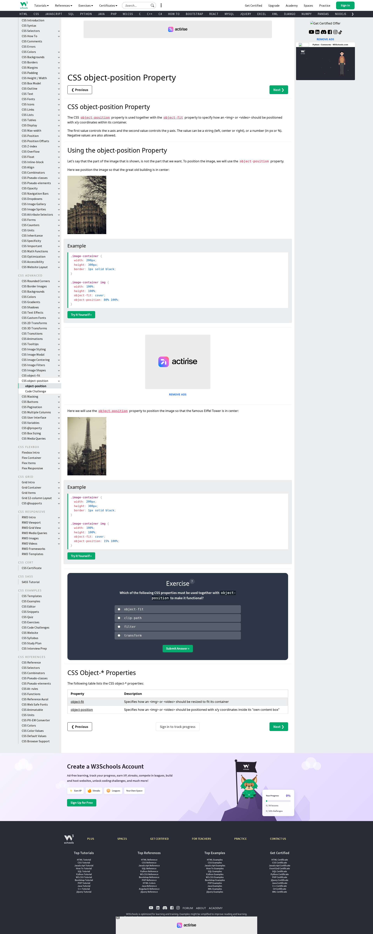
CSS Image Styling (34, 349)
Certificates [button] (107, 5)
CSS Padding (30, 73)
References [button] (63, 5)
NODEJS (340, 14)
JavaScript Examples (215, 865)
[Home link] (24, 5)
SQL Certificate (279, 871)
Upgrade (274, 5)
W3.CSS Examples (215, 877)
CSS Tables (29, 120)
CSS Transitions (32, 333)
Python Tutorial (84, 874)
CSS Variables (30, 423)
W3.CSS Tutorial (84, 877)
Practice (324, 5)
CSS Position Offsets (35, 141)
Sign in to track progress (177, 726)
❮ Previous (79, 89)
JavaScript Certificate (279, 865)
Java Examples (214, 885)
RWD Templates (32, 554)
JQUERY (245, 14)
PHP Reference (149, 880)
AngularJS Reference (149, 888)
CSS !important (32, 246)
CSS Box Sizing (31, 433)
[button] (152, 5)
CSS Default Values (34, 736)
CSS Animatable (32, 710)
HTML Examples (215, 859)
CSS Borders (30, 62)
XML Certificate (279, 891)
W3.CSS (128, 14)
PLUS (90, 838)
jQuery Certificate (279, 880)
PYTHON (86, 14)
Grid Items (29, 493)
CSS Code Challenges (35, 627)
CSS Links (28, 109)
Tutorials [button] (40, 5)
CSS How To (29, 36)
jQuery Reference (149, 891)
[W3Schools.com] (69, 841)
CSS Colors (29, 52)
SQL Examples (215, 871)
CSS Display (29, 125)
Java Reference (149, 885)
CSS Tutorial (84, 862)
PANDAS (323, 14)
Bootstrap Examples (215, 880)
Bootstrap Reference (149, 877)
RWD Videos (29, 543)
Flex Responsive (32, 468)
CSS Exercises (30, 622)
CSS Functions (31, 694)
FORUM (188, 908)
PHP (114, 14)
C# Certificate (279, 888)
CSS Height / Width (34, 78)
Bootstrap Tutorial (84, 880)
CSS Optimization (33, 256)
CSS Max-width (31, 130)
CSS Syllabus (30, 638)
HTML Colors (149, 883)
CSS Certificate (32, 568)
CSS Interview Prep (34, 648)
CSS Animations (32, 339)
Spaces (308, 5)
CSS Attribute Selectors (37, 214)
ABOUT (201, 908)
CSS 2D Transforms (34, 323)
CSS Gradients (31, 302)
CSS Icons (28, 104)
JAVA (101, 14)
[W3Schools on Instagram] (335, 32)
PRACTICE (240, 838)
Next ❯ (278, 89)
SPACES (122, 838)
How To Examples (215, 868)
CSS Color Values (33, 731)
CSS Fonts (28, 99)
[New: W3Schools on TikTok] (340, 32)
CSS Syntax (29, 25)
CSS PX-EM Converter (36, 720)
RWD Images (30, 538)
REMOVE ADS (177, 394)
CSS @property (32, 428)
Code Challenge (35, 391)
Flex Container (31, 458)
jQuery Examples (215, 891)
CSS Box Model (31, 83)
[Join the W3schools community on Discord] (324, 32)
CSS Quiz (27, 617)
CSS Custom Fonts (34, 318)
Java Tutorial (84, 885)
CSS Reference (31, 662)
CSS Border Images (34, 286)
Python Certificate (280, 874)
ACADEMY (215, 908)
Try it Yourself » (81, 314)
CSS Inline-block (33, 162)
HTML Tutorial (84, 859)
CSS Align (28, 167)
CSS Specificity (31, 241)
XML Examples (215, 888)
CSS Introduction (33, 20)
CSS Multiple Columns (36, 412)
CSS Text (27, 94)
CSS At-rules (30, 689)
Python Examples (214, 874)
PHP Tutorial (84, 883)
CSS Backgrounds (33, 57)
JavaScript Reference (149, 865)
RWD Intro (29, 517)
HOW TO (174, 14)
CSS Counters (30, 225)
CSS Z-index (29, 146)
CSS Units (28, 230)
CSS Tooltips (30, 344)
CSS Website (30, 633)
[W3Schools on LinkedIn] (317, 32)
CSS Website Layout (35, 267)
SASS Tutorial (31, 582)
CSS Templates (32, 596)
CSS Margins (30, 67)
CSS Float (28, 157)
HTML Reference (149, 859)
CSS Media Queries (34, 438)
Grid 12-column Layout (37, 498)
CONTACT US (278, 838)
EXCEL (261, 14)
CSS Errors (29, 46)
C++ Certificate (279, 885)
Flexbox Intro (31, 452)
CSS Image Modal (33, 354)
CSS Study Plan (31, 643)
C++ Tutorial (84, 888)
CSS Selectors (31, 31)
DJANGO (289, 14)
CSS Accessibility (33, 262)
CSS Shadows (30, 307)
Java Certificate (279, 883)
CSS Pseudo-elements (36, 183)
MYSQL (229, 14)
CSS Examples (31, 601)
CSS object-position (35, 381)
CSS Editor (29, 606)
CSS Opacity (29, 188)
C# (160, 14)
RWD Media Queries (34, 533)
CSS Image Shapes (34, 370)
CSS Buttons (30, 402)
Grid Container (31, 487)
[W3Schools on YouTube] (311, 32)
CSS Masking (30, 396)
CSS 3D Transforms (34, 328)
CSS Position (30, 136)
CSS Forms (29, 220)
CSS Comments (32, 41)
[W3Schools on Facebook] (329, 32)
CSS (36, 14)
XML (275, 14)
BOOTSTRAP (194, 14)
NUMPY (307, 14)
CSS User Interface (34, 417)
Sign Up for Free (82, 802)
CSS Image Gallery (34, 204)
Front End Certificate (279, 868)
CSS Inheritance (32, 235)
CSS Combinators (33, 172)
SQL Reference (149, 868)
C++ (150, 14)
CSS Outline (29, 88)
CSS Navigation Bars (35, 193)
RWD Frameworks (33, 549)
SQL (71, 14)
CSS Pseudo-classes (35, 178)
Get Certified (253, 5)
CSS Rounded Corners (36, 281)
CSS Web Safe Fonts (35, 704)
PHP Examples (215, 883)
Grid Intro (28, 482)
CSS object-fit (31, 375)
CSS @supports (32, 503)
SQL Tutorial (84, 871)
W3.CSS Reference (149, 874)
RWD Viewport (31, 522)
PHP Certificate (279, 877)
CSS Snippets (30, 612)
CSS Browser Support (36, 741)
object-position (35, 386)
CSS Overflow (30, 151)
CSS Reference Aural (35, 699)
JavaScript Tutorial (83, 865)
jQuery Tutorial (84, 891)
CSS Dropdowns (32, 199)
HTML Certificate (279, 859)
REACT (214, 14)
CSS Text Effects (32, 312)
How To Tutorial (84, 868)
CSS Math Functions (35, 251)
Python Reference (149, 871)
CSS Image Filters (33, 365)
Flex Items (29, 463)
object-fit (173, 117)
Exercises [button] (84, 5)
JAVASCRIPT (53, 14)
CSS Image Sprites (34, 209)
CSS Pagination (32, 407)
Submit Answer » (177, 648)
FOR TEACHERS (201, 838)
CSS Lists (28, 115)
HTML (23, 14)
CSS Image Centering (36, 360)
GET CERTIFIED (159, 838)
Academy (292, 5)
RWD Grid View (31, 528)
